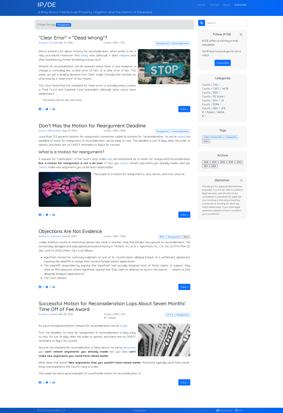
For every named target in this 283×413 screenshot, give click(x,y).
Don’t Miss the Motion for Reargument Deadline (92, 125)
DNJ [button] (215, 100)
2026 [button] (206, 162)
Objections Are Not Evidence (70, 231)
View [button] (183, 109)
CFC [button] (123, 42)
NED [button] (215, 108)
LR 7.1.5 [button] (170, 315)
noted (181, 136)
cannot (124, 163)
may (110, 159)
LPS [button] (123, 314)
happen (124, 55)
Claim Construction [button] (213, 137)
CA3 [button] (215, 84)
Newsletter (226, 410)
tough (123, 325)
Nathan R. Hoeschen (50, 236)
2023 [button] (230, 162)
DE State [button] (218, 96)
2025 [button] (214, 162)
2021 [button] (206, 166)
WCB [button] (225, 88)
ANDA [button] (220, 112)
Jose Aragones (146, 85)
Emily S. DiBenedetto (50, 130)
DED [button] (115, 42)
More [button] (186, 237)
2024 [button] (222, 162)
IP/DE (46, 4)
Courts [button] (107, 42)
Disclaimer (139, 410)
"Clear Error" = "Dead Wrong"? (73, 38)
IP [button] (105, 317)
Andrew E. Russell (48, 42)
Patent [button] (112, 317)
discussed (129, 347)
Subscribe (240, 4)
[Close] (241, 35)
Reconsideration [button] (180, 43)
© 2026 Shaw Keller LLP (51, 410)
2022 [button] (239, 162)
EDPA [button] (216, 104)
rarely (84, 55)
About (226, 4)
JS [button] (222, 100)
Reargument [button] (163, 43)
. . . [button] (221, 84)
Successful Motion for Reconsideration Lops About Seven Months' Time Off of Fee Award (112, 306)
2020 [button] (213, 166)
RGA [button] (123, 130)
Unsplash (160, 85)
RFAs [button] (162, 237)
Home (202, 4)
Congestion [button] (231, 137)
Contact (214, 4)
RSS (240, 410)
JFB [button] (223, 108)
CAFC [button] (216, 88)
